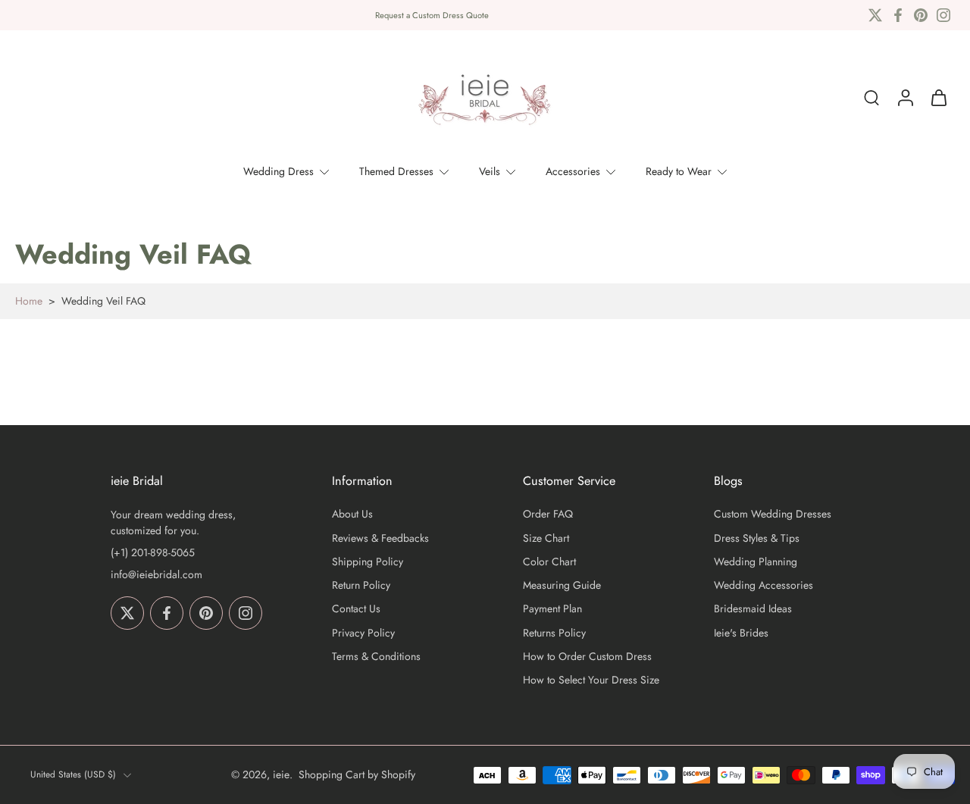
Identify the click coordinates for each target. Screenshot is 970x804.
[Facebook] (898, 15)
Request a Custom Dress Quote (432, 15)
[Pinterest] (920, 15)
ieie (281, 774)
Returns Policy (554, 633)
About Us (352, 515)
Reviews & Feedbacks (380, 538)
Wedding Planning (755, 562)
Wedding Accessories (763, 585)
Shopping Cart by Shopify (357, 774)
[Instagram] (943, 15)
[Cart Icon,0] (938, 97)
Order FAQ (548, 515)
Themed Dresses (396, 171)
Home (28, 300)
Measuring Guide (562, 585)
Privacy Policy (363, 633)
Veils (489, 171)
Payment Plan (552, 609)
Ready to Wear (679, 171)
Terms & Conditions (376, 656)
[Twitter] (875, 15)
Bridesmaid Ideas (753, 609)
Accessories (573, 171)
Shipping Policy (367, 562)
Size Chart (546, 538)
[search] (871, 98)
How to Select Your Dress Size (591, 680)
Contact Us (356, 609)
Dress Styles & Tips (756, 538)
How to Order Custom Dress (587, 656)
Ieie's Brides (741, 633)
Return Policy (361, 585)
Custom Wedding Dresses (772, 515)
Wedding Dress (278, 171)
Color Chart (549, 562)
